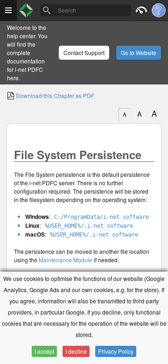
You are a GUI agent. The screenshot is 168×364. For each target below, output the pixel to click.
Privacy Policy (115, 351)
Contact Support (84, 52)
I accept (44, 351)
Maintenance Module (65, 260)
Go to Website (138, 52)
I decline (76, 351)
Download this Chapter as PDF (54, 95)
